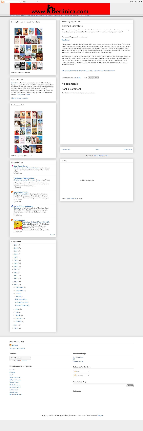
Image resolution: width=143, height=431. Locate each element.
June (18, 309)
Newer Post (66, 150)
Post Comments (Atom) (101, 155)
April (17, 312)
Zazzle (28, 94)
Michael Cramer (14, 382)
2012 (16, 285)
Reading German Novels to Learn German (27, 180)
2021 (16, 257)
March (18, 315)
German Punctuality (22, 305)
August (18, 296)
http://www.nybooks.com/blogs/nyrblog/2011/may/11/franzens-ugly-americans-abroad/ (88, 70)
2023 (16, 254)
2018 (16, 266)
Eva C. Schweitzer (78, 357)
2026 (16, 245)
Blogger (100, 415)
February (19, 318)
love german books (21, 192)
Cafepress (20, 94)
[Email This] (89, 77)
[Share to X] (94, 77)
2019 (16, 263)
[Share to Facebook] (96, 77)
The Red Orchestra (15, 385)
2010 (16, 328)
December (20, 287)
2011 (16, 325)
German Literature (21, 302)
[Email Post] (85, 77)
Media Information (15, 377)
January (19, 321)
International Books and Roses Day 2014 (35, 222)
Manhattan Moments (15, 394)
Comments (79, 375)
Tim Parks (65, 40)
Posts (77, 372)
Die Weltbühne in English (23, 206)
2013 (16, 281)
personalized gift (71, 198)
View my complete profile (17, 348)
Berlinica (14, 83)
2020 (16, 260)
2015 (16, 275)
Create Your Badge (78, 361)
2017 (16, 269)
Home (97, 150)
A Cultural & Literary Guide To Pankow (26, 168)
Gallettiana (17, 208)
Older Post (128, 150)
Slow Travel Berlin (20, 166)
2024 (16, 251)
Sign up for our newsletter (19, 98)
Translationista (19, 220)
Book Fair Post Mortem (21, 194)
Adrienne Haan (14, 390)
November (20, 290)
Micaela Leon (13, 392)
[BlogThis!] (91, 77)
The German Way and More (24, 178)
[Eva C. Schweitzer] (74, 359)
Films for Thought (14, 387)
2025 (16, 248)
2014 (16, 278)
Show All (52, 235)
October (19, 293)
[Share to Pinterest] (98, 77)
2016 (16, 272)
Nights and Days (21, 299)
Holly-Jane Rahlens (15, 380)
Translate (24, 361)
